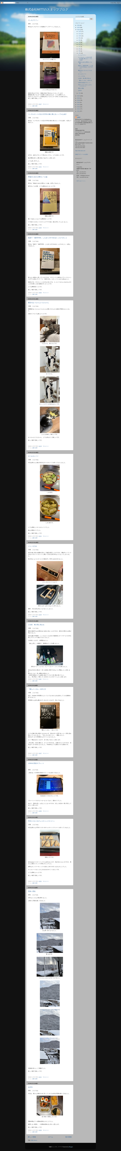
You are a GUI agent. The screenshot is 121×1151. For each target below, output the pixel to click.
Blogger (71, 1146)
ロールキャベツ (33, 456)
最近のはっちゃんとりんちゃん (38, 302)
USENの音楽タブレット (36, 763)
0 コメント (46, 104)
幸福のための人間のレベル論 (37, 177)
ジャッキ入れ (32, 546)
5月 (79, 46)
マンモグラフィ (33, 20)
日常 (36, 106)
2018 (78, 100)
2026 (78, 25)
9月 (79, 38)
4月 (79, 49)
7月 (79, 42)
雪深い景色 (31, 891)
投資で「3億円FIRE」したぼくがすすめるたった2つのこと (47, 238)
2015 (78, 102)
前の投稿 (68, 1137)
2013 (78, 106)
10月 (79, 36)
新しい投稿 (32, 1137)
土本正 (78, 117)
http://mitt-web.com (80, 150)
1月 (79, 93)
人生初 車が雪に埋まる (36, 625)
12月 (79, 31)
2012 (78, 109)
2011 (78, 111)
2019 (78, 98)
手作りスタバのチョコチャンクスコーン (41, 821)
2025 (78, 27)
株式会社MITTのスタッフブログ (46, 9)
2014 (78, 104)
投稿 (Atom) (34, 1140)
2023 (78, 96)
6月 (79, 44)
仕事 (33, 106)
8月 (79, 40)
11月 (79, 33)
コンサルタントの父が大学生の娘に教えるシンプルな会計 (47, 114)
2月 (79, 53)
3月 (79, 51)
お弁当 (30, 1087)
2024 (78, 29)
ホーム (50, 1137)
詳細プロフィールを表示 (81, 154)
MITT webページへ (81, 181)
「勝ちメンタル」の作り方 (37, 689)
